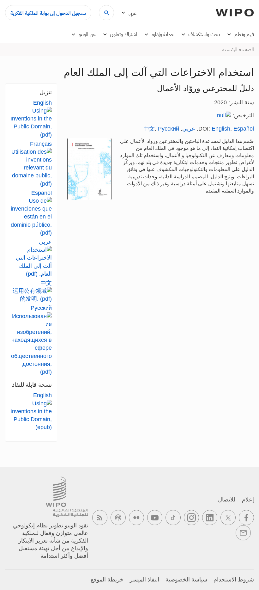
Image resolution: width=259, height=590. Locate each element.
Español (243, 129)
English (221, 129)
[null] (224, 115)
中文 (149, 129)
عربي (188, 129)
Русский (168, 129)
